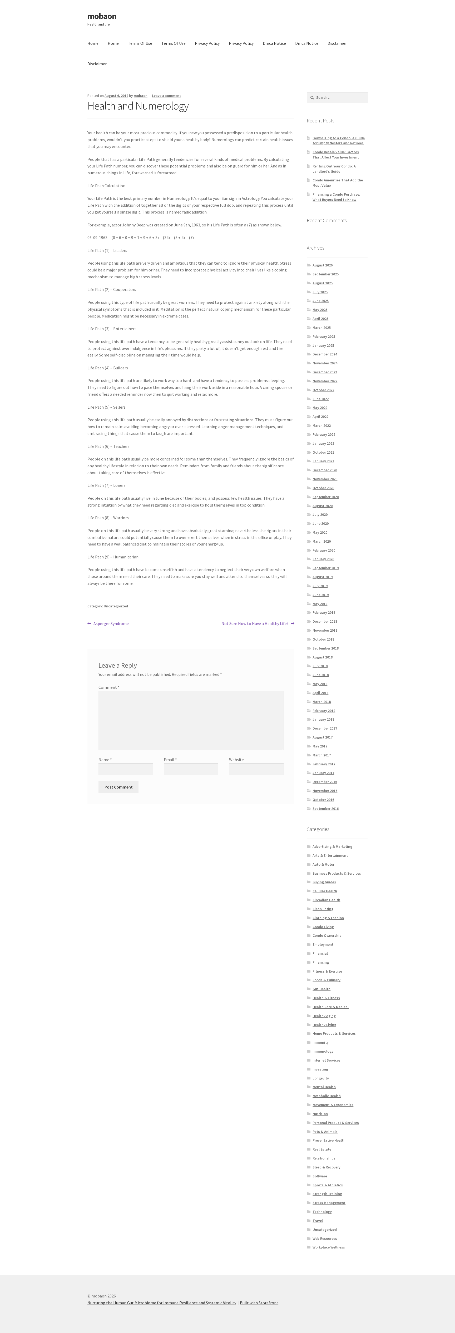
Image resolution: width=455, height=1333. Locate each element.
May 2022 (320, 407)
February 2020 (324, 550)
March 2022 (322, 425)
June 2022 (321, 399)
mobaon (101, 16)
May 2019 (320, 603)
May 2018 (320, 683)
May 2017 (320, 746)
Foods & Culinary (326, 980)
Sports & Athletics (328, 1185)
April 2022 (320, 416)
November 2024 (325, 363)
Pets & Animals (325, 1131)
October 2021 (323, 452)
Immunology (323, 1051)
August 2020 (323, 505)
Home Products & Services (334, 1033)
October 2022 (323, 390)
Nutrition (320, 1113)
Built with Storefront (259, 1302)
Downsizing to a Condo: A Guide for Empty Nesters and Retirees (339, 141)
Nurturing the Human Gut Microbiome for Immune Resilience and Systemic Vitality (161, 1302)
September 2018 (326, 648)
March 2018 (322, 701)
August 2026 (323, 265)
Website (236, 759)
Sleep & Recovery (326, 1167)
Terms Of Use (140, 43)
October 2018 (323, 639)
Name (105, 759)
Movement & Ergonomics (333, 1104)
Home (92, 43)
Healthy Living (324, 1024)
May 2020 (320, 532)
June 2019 (321, 594)
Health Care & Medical (331, 1006)
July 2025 (320, 292)
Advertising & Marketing (332, 846)
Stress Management (329, 1202)
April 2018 (320, 692)
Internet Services (326, 1060)
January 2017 (323, 772)
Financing (321, 962)
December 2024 (325, 354)
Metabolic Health (327, 1095)
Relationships (324, 1158)
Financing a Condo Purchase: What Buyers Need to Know (336, 197)
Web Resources (325, 1238)
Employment (323, 944)
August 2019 (323, 576)
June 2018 (321, 674)
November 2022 (325, 381)
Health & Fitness (326, 997)
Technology (322, 1211)
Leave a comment (166, 95)
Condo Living (323, 926)
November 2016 (325, 790)
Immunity (321, 1042)
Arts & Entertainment (330, 855)
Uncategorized (116, 606)
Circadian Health (326, 900)
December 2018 (325, 621)
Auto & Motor (323, 864)
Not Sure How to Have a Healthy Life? (255, 624)
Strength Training (327, 1193)
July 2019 (320, 585)
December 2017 (325, 728)
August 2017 (323, 737)
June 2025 (321, 300)
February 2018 (324, 710)
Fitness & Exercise (327, 971)
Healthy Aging (324, 1015)
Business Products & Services (337, 873)
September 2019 (326, 568)
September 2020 (326, 496)
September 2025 (326, 274)
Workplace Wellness (329, 1247)
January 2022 (323, 443)
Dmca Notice (274, 43)
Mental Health (324, 1086)
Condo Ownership (327, 935)
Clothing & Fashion (328, 917)
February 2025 (324, 336)
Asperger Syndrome (111, 624)
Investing (320, 1069)
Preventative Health (329, 1140)
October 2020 (323, 487)
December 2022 (325, 372)
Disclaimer (337, 43)
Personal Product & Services (336, 1122)
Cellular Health (325, 891)
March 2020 (322, 541)
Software (320, 1176)
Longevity (321, 1078)
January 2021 (323, 461)
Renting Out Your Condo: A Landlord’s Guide (334, 169)
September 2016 (326, 808)
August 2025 (323, 283)
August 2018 (323, 657)
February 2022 (324, 434)
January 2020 (323, 559)
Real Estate (322, 1149)
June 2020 (321, 523)
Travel (318, 1220)
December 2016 (325, 781)
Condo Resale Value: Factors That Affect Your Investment (336, 155)
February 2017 (324, 764)
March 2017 (322, 755)
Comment (109, 687)
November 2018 (325, 630)
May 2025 (320, 309)
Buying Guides (324, 882)
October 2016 (323, 799)
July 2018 (320, 665)
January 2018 (323, 719)
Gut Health (321, 989)
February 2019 (324, 612)
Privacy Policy (207, 43)
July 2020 (320, 514)
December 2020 (325, 470)
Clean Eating (323, 908)
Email (170, 759)
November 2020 (325, 479)
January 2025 (323, 345)
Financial (320, 953)
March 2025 (322, 327)
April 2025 (320, 318)
